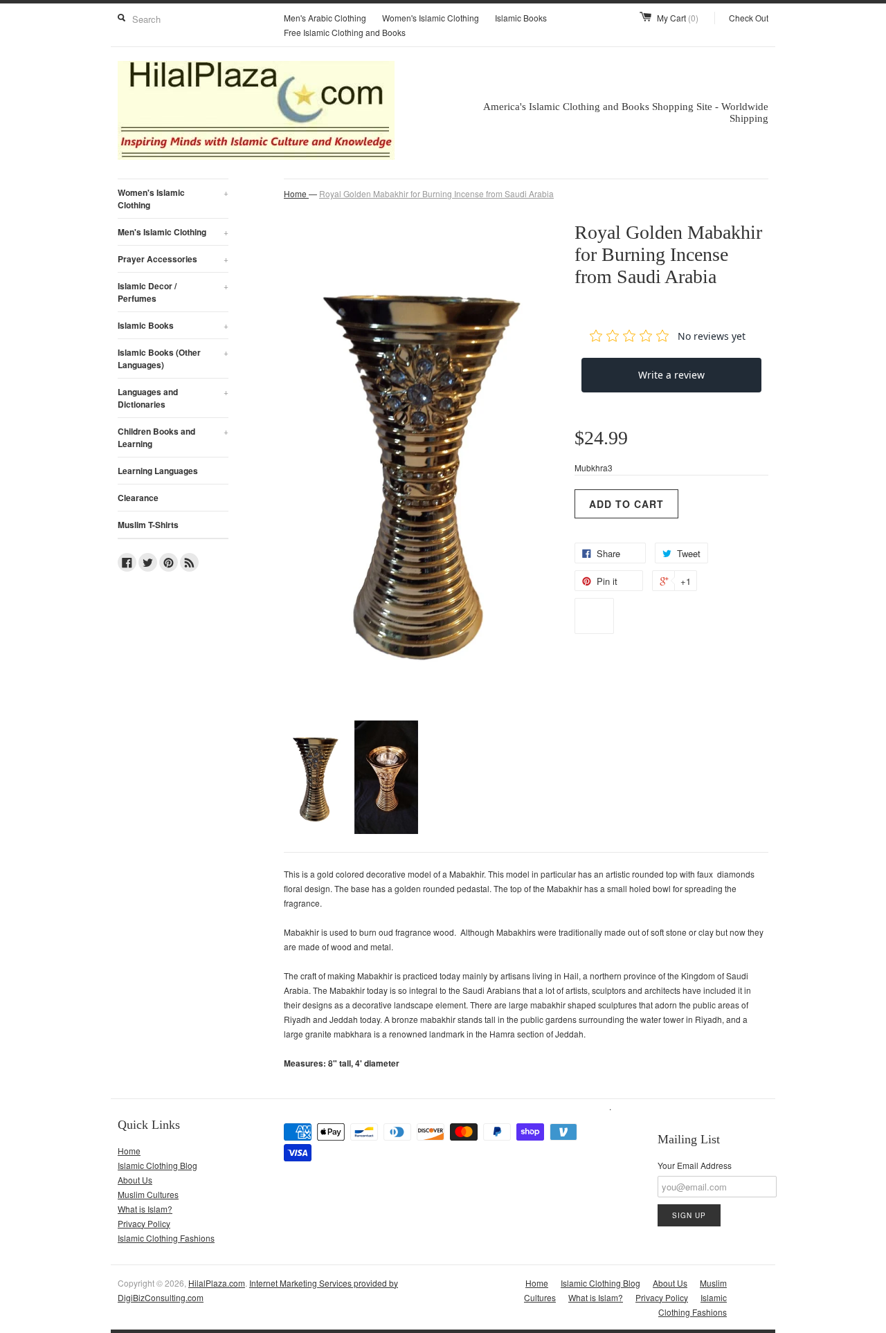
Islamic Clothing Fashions (166, 1238)
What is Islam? (145, 1209)
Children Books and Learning (173, 437)
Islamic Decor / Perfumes (173, 292)
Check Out (748, 18)
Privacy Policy (144, 1223)
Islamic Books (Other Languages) (173, 358)
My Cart (677, 18)
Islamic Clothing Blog (157, 1165)
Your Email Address (695, 1165)
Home (129, 1151)
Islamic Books (521, 18)
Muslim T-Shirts (148, 524)
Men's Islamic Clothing (173, 232)
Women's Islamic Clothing (430, 18)
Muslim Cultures (148, 1194)
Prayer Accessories (173, 259)
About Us (135, 1180)
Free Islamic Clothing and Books (345, 32)
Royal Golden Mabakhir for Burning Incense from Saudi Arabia (436, 193)
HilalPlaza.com (216, 1283)
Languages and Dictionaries (173, 398)
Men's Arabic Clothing (325, 18)
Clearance (138, 497)
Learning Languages (158, 470)
